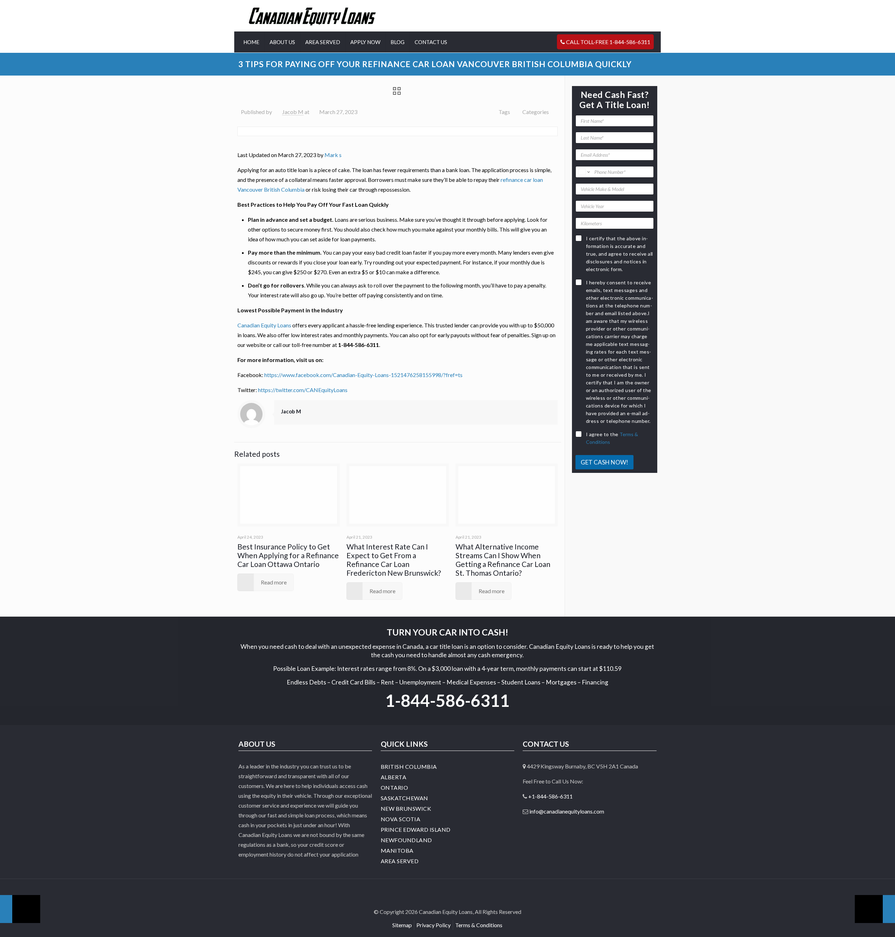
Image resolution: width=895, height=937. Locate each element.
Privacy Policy (433, 925)
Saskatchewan (404, 798)
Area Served (400, 861)
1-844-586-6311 (447, 700)
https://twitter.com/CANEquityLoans (303, 389)
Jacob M (292, 111)
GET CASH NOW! (604, 462)
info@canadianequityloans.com (566, 811)
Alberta (394, 777)
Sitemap (402, 925)
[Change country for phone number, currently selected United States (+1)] (583, 172)
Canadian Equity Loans (264, 325)
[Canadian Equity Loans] (312, 15)
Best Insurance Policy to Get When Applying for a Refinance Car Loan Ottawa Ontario (288, 555)
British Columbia (409, 766)
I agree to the (612, 438)
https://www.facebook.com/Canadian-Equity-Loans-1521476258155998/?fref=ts (363, 374)
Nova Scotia (401, 819)
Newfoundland (406, 840)
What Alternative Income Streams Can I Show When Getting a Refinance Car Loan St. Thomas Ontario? (503, 559)
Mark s (333, 154)
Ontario (394, 787)
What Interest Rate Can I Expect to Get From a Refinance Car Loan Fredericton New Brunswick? (393, 559)
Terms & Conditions (478, 925)
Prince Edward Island (416, 829)
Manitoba (397, 850)
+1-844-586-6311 (550, 796)
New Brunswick (406, 808)
